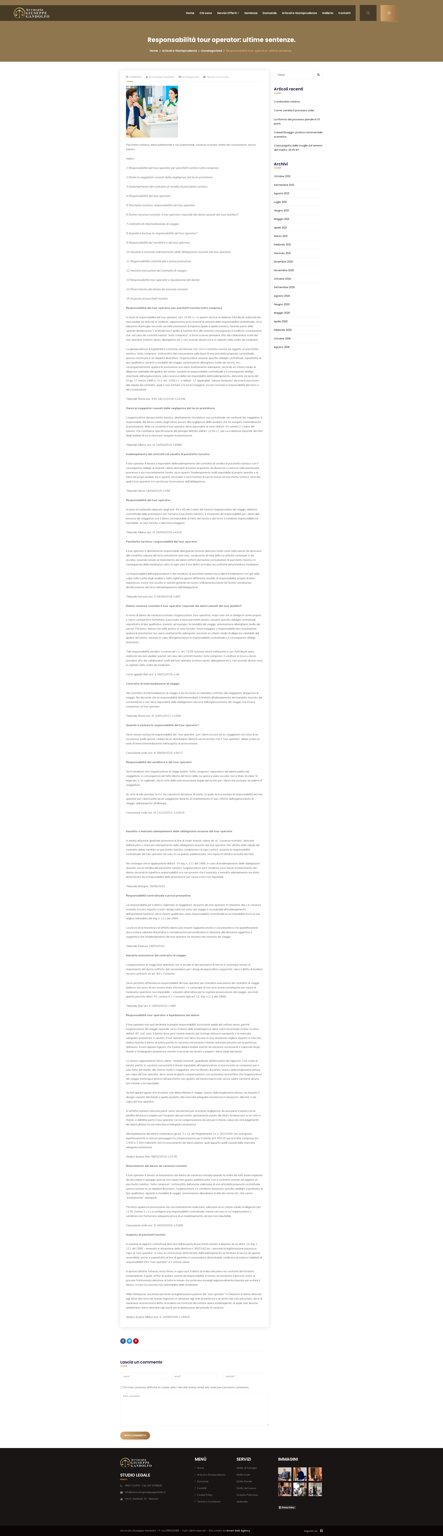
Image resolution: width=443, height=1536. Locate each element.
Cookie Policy (204, 1494)
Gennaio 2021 (282, 253)
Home (190, 13)
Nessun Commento (218, 76)
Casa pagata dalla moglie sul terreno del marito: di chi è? (298, 147)
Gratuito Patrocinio (247, 1494)
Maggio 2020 (282, 313)
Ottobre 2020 (282, 279)
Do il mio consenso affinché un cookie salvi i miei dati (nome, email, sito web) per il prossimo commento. (186, 1387)
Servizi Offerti (227, 13)
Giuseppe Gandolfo (163, 76)
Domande (270, 13)
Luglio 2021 (280, 202)
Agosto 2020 (282, 295)
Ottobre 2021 (282, 176)
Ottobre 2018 (282, 338)
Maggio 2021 (281, 219)
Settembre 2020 (284, 287)
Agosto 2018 (282, 347)
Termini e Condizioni (208, 1501)
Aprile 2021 (280, 227)
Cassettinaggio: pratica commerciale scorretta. (298, 134)
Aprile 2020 (281, 321)
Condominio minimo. (287, 101)
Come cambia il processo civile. (294, 110)
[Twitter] (129, 1341)
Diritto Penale (244, 1481)
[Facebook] (123, 1341)
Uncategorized (211, 51)
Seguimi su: (311, 1531)
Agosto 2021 (281, 193)
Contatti (344, 13)
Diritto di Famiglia (247, 1467)
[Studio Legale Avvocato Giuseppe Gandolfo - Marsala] (31, 13)
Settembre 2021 (284, 184)
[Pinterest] (136, 1341)
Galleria (327, 13)
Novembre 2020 (284, 270)
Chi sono (206, 13)
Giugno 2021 (281, 210)
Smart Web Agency (238, 1530)
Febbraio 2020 (283, 330)
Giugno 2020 (282, 304)
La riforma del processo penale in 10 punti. (297, 121)
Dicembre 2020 (283, 261)
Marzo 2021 (281, 236)
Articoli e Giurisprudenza (299, 13)
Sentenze (250, 13)
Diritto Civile (243, 1474)
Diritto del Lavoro (246, 1488)
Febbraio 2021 (282, 244)
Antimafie (242, 1501)
